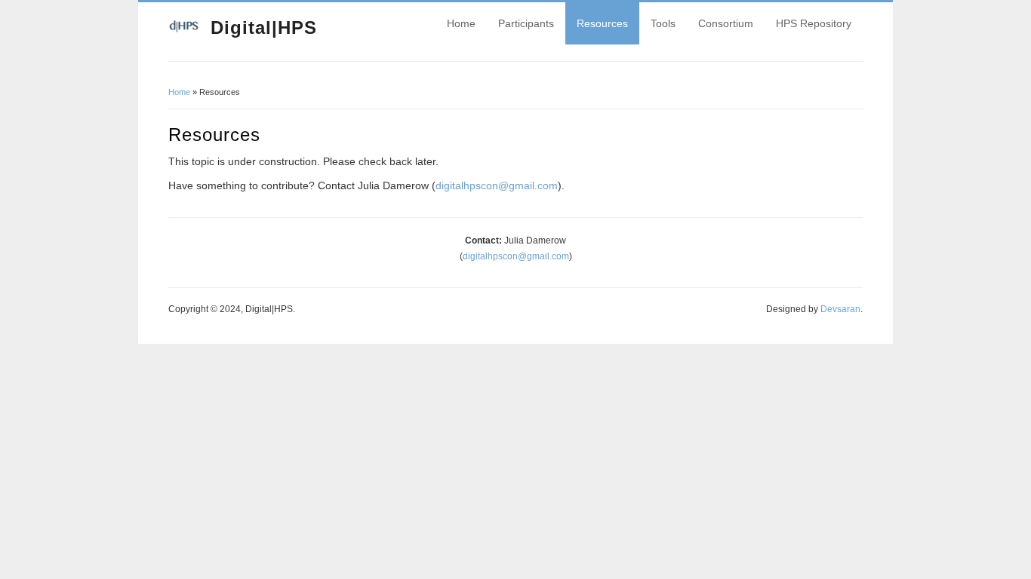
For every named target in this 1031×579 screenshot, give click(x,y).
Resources (602, 23)
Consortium (725, 23)
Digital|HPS (264, 27)
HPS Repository (813, 23)
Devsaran (840, 309)
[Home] (183, 31)
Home (461, 23)
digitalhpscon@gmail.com (496, 185)
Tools (663, 23)
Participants (526, 23)
